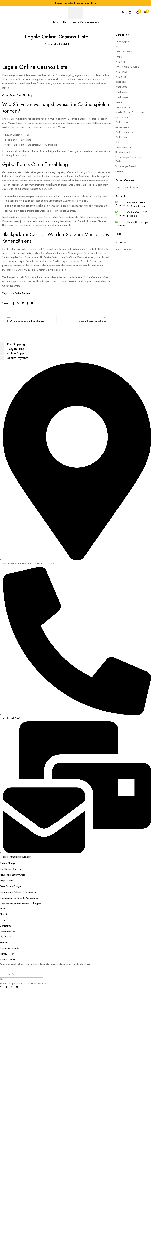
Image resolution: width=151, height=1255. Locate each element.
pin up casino (122, 127)
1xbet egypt (121, 82)
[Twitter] (18, 303)
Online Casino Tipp (137, 222)
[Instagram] (12, 987)
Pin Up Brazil (121, 122)
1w (116, 46)
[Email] (32, 303)
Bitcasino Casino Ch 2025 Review (136, 204)
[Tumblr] (27, 303)
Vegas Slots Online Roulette (16, 293)
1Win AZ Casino (123, 51)
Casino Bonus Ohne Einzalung (17, 95)
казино (119, 171)
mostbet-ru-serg (123, 117)
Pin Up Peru (121, 137)
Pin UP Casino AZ (124, 132)
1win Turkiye (121, 71)
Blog (65, 22)
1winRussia (120, 77)
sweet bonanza (123, 147)
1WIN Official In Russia (127, 66)
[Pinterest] (1, 987)
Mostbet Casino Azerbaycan (129, 112)
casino (118, 102)
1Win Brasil (121, 56)
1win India (120, 61)
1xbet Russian (122, 97)
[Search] (130, 12)
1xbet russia (121, 92)
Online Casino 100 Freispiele (137, 214)
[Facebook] (13, 303)
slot (117, 142)
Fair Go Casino (123, 107)
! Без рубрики (122, 41)
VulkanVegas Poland (125, 166)
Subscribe (147, 970)
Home (55, 22)
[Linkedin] (22, 303)
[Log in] (123, 12)
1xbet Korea (121, 87)
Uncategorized (122, 152)
